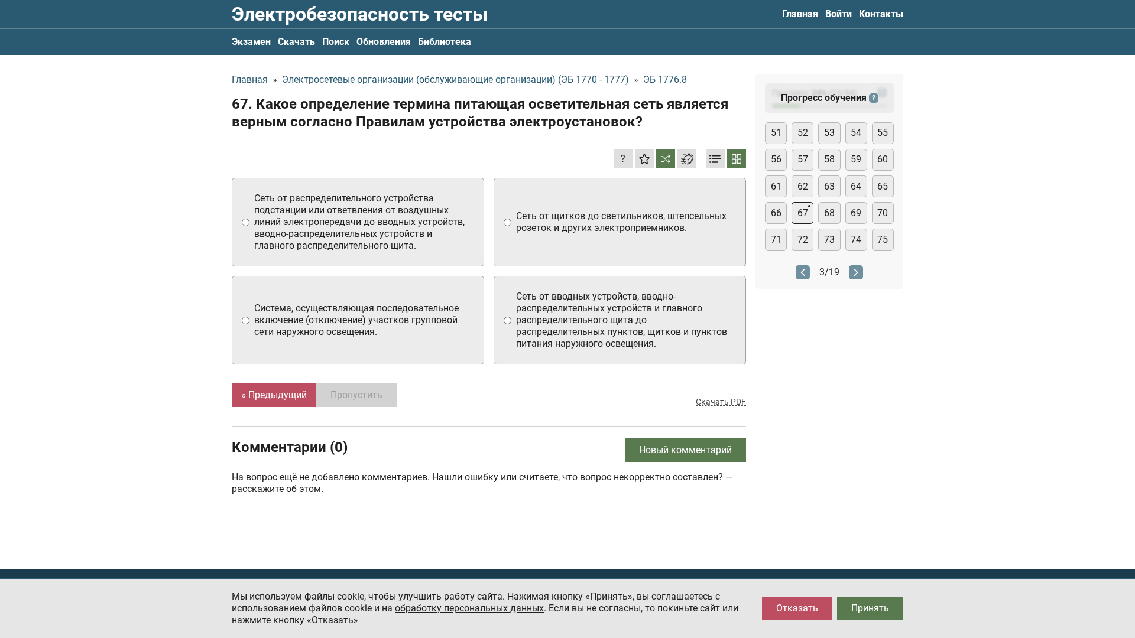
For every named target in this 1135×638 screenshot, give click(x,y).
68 (829, 213)
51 (776, 132)
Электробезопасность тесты (360, 14)
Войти (838, 13)
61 (776, 186)
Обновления (383, 41)
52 (802, 132)
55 (882, 132)
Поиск (335, 41)
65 (882, 186)
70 (882, 213)
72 (802, 239)
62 (802, 186)
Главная (800, 13)
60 (882, 159)
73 (829, 239)
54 (856, 132)
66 (776, 213)
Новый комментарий (685, 449)
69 (856, 213)
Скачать (296, 41)
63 (829, 186)
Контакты (881, 13)
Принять (870, 608)
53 (829, 132)
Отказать (797, 608)
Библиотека (444, 41)
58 (829, 159)
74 (856, 239)
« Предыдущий (274, 395)
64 (856, 186)
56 (776, 159)
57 (802, 159)
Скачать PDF (721, 401)
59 (856, 159)
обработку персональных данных (469, 608)
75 (882, 239)
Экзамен (251, 41)
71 (776, 239)
